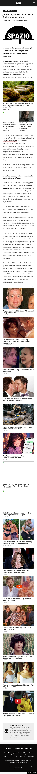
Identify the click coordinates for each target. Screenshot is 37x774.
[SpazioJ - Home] (18, 3)
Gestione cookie (32, 772)
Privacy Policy (18, 748)
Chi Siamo (8, 748)
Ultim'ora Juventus (10, 10)
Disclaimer (28, 748)
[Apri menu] (34, 3)
